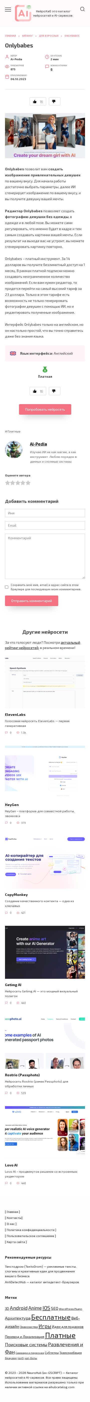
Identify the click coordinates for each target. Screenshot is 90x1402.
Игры (44, 1326)
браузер (11, 1358)
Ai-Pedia (38, 443)
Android (19, 1308)
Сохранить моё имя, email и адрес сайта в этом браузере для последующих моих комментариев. (46, 587)
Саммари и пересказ (30, 1352)
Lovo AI (11, 1165)
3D (7, 1308)
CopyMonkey (16, 895)
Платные (14, 431)
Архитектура (17, 1318)
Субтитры (52, 1352)
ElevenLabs (15, 714)
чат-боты (30, 1358)
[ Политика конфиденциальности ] (30, 1230)
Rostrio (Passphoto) (22, 1075)
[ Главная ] (12, 1212)
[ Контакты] (13, 1218)
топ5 (21, 1358)
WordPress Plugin (70, 1308)
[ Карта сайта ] (16, 1242)
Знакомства (29, 1326)
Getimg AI (13, 985)
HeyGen (12, 804)
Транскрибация (71, 1352)
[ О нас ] (10, 1224)
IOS (46, 1308)
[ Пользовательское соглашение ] (30, 1236)
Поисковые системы (26, 1344)
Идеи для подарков (68, 1326)
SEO (54, 1308)
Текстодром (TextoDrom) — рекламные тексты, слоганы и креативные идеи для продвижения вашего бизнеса (40, 1271)
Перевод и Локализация (24, 1336)
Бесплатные (50, 1317)
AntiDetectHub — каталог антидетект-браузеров (42, 1282)
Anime (35, 1308)
